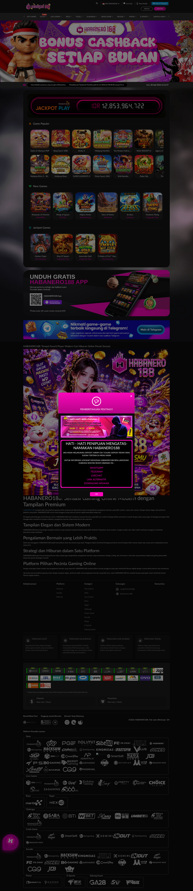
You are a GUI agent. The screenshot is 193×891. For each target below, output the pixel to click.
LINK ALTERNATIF (96, 479)
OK (96, 494)
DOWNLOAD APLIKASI (96, 483)
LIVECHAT (96, 476)
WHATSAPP (96, 468)
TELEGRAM (96, 472)
